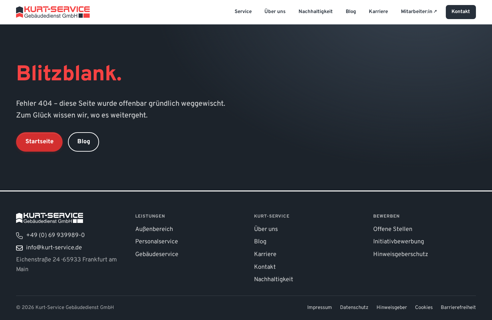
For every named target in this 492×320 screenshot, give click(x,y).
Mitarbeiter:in (417, 12)
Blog (351, 12)
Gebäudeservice (156, 254)
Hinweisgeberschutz (400, 254)
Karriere (378, 12)
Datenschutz (354, 308)
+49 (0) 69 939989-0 (55, 235)
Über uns (274, 12)
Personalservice (156, 242)
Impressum (319, 308)
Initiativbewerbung (398, 242)
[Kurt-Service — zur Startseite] (53, 11)
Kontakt (461, 12)
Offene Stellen (392, 229)
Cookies (424, 308)
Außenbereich (154, 229)
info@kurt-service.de (54, 248)
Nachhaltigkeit (316, 12)
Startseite (39, 142)
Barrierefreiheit (458, 308)
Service (243, 12)
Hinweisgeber (392, 308)
